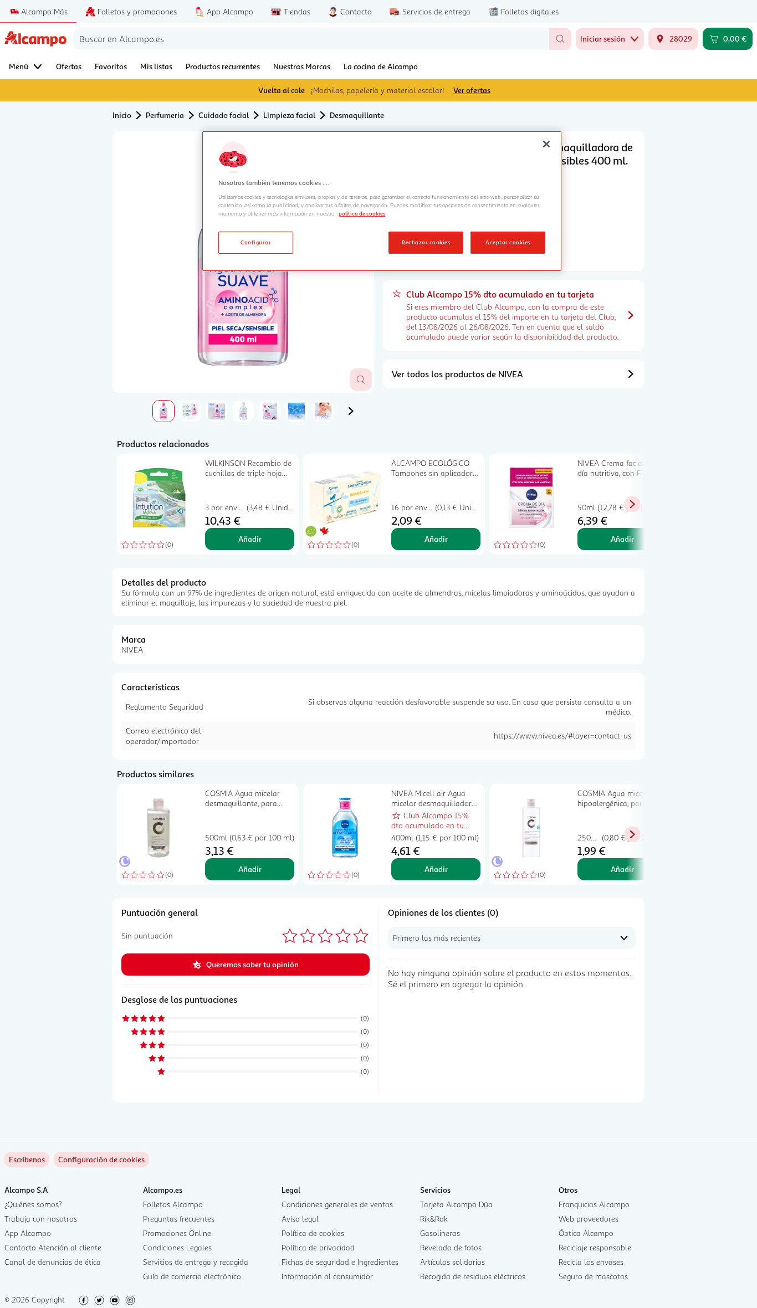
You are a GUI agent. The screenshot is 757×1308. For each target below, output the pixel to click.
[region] (382, 201)
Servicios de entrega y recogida (195, 1261)
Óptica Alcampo (586, 1233)
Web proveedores (588, 1218)
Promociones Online (177, 1233)
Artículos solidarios (452, 1261)
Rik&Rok (434, 1218)
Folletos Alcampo (173, 1204)
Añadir (250, 538)
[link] (101, 1159)
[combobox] (311, 38)
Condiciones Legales (177, 1247)
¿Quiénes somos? (33, 1204)
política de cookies (362, 213)
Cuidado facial (223, 115)
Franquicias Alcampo (594, 1204)
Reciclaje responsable (595, 1247)
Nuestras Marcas (301, 66)
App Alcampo (27, 1233)
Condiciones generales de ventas (337, 1204)
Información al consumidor (327, 1276)
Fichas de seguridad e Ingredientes (340, 1261)
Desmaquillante (357, 115)
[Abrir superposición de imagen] (361, 379)
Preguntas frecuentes (178, 1218)
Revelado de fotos (451, 1247)
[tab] (163, 411)
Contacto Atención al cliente (52, 1247)
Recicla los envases (591, 1261)
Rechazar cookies (426, 242)
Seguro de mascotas (593, 1276)
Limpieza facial (289, 115)
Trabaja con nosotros (40, 1218)
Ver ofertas (471, 90)
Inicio (121, 115)
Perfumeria (165, 115)
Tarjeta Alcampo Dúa (456, 1204)
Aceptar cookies (507, 242)
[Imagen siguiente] (351, 411)
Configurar (256, 242)
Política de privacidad (318, 1247)
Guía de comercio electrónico (192, 1276)
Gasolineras (440, 1233)
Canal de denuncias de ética (52, 1261)
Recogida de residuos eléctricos (472, 1276)
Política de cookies (313, 1233)
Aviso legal (300, 1218)
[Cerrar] (546, 144)
